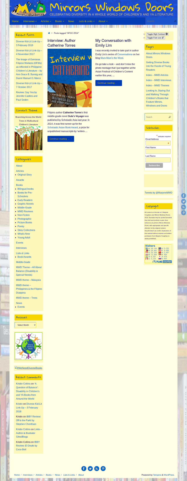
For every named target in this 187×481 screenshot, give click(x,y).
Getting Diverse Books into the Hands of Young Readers (158, 66)
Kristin (19, 404)
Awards (20, 180)
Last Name (151, 156)
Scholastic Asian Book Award (62, 127)
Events (19, 242)
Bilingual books (26, 189)
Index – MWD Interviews (158, 80)
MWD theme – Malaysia (28, 280)
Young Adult (24, 237)
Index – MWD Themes (157, 85)
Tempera (157, 475)
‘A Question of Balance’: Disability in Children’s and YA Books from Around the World (27, 391)
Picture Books (25, 222)
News (19, 303)
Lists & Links (22, 253)
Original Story (25, 174)
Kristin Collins (23, 383)
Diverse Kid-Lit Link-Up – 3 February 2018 (29, 408)
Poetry (21, 226)
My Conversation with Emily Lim (113, 42)
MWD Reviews (25, 211)
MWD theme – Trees (26, 298)
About (19, 166)
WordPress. (169, 475)
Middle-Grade (25, 207)
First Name (151, 147)
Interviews (21, 248)
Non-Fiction (24, 215)
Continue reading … (60, 139)
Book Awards (24, 257)
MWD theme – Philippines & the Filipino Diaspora (29, 289)
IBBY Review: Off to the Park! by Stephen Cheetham (28, 420)
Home (17, 475)
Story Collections (26, 230)
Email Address (157, 139)
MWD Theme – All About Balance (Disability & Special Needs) (28, 271)
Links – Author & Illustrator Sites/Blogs (29, 433)
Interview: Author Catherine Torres (61, 42)
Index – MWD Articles (157, 75)
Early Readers (25, 200)
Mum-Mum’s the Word (112, 58)
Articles (20, 171)
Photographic (24, 219)
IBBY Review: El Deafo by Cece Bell (28, 446)
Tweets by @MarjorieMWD (158, 192)
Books (19, 185)
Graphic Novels (26, 204)
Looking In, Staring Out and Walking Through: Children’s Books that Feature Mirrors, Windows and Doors (158, 98)
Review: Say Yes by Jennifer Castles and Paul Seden (26, 96)
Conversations (125, 54)
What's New (24, 234)
